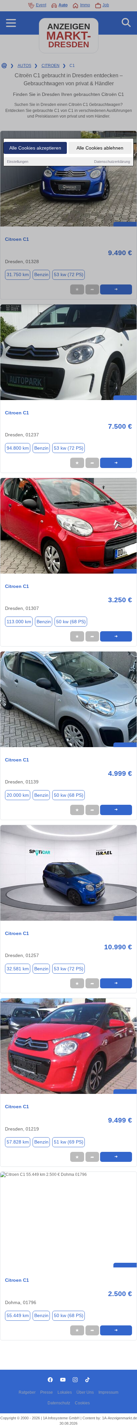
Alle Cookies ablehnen (99, 148)
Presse (46, 1392)
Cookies (82, 1403)
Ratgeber (27, 1392)
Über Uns (85, 1392)
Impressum (108, 1392)
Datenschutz (59, 1403)
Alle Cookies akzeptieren (35, 148)
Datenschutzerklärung (112, 162)
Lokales (65, 1392)
